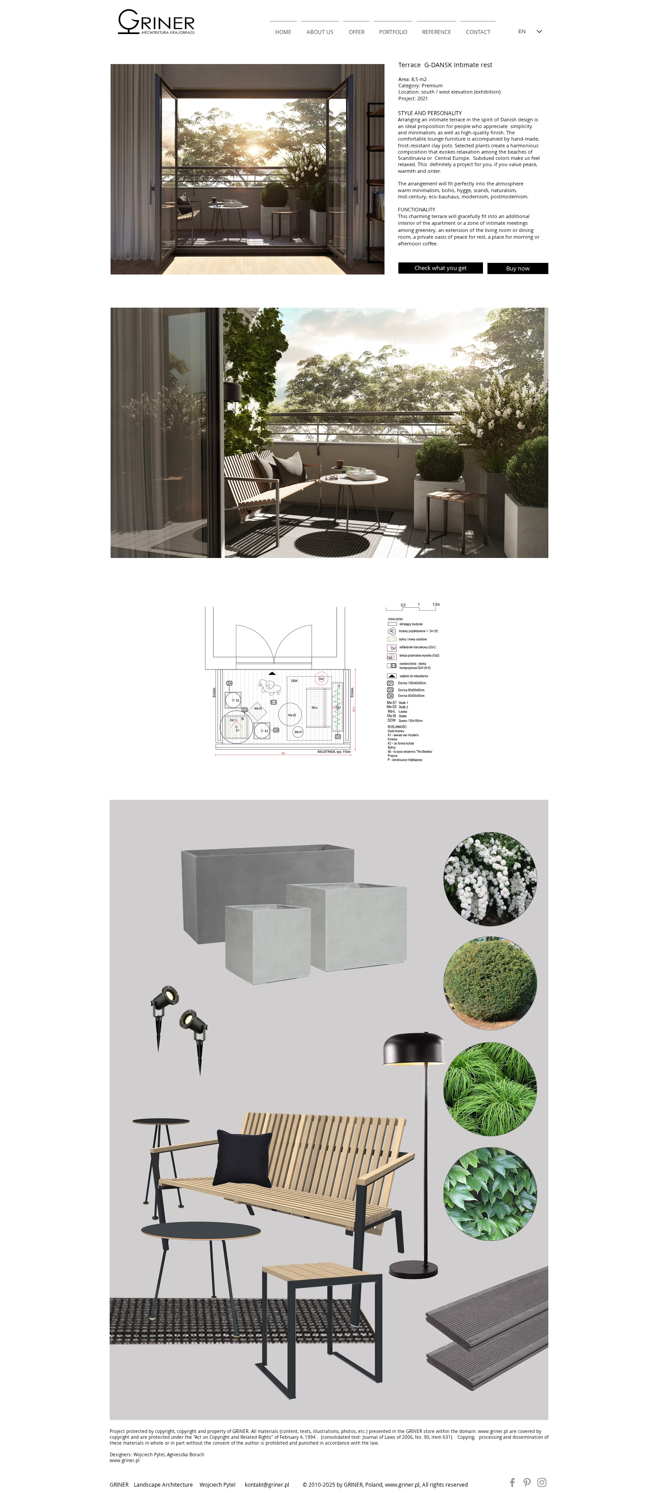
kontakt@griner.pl (267, 1484)
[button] (440, 268)
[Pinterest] (527, 1482)
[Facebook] (512, 1482)
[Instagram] (542, 1482)
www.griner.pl (493, 1431)
